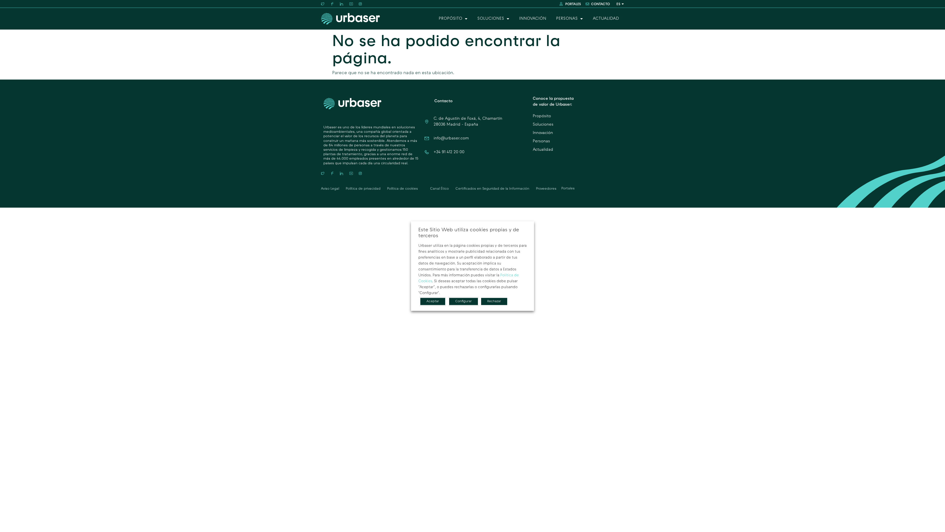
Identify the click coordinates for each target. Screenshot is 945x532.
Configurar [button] (463, 301)
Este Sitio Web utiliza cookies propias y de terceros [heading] (468, 233)
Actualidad (606, 19)
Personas (567, 19)
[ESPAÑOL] (619, 4)
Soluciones (490, 19)
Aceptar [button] (432, 301)
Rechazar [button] (494, 301)
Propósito (450, 19)
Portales (568, 188)
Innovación (532, 19)
